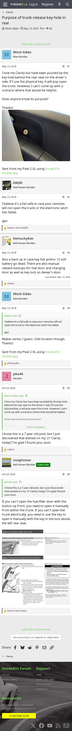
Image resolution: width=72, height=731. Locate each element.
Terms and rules (45, 679)
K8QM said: (10, 315)
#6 (68, 474)
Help (38, 674)
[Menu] (5, 4)
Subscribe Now (19, 715)
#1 (68, 66)
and (17, 227)
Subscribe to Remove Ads (36, 44)
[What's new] (60, 4)
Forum (6, 674)
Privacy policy (44, 684)
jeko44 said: (11, 482)
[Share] (63, 66)
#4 (68, 308)
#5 (68, 388)
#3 (68, 252)
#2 (68, 197)
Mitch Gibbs (12, 28)
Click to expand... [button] (36, 427)
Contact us (42, 689)
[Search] (67, 4)
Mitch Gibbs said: (14, 395)
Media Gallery (9, 679)
